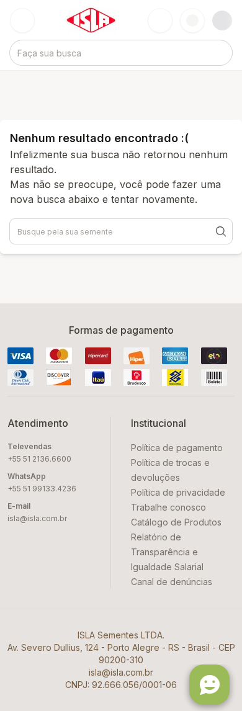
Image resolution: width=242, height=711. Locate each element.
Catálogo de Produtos (176, 522)
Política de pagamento (177, 447)
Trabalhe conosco (168, 507)
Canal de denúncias (171, 581)
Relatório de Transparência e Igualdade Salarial (167, 552)
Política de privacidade (178, 492)
